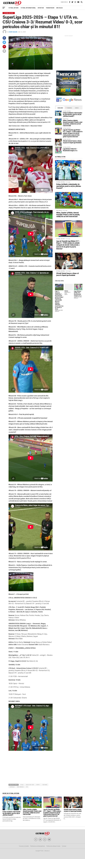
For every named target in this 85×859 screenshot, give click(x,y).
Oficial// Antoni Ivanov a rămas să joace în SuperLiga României (72, 141)
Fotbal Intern (13, 8)
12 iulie (22, 784)
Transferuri (50, 8)
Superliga (12, 787)
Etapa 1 (38, 784)
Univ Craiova (20, 787)
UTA (27, 787)
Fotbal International (28, 8)
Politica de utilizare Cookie (53, 846)
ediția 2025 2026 (30, 784)
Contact (64, 846)
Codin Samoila (13, 32)
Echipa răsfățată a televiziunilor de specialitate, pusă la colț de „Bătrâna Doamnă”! (72, 114)
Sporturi (41, 8)
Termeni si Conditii (24, 846)
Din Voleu (59, 8)
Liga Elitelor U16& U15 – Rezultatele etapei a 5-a (70, 149)
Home (66, 291)
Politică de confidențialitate (37, 846)
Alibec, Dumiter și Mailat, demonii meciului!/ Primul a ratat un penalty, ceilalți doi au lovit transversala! (72, 123)
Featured (44, 784)
